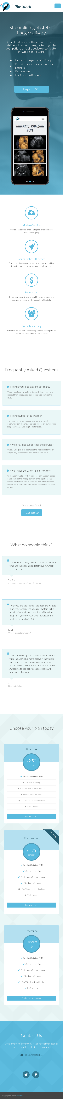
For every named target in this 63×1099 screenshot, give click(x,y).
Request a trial (31, 816)
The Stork (19, 1095)
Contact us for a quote (31, 998)
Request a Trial (31, 89)
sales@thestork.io (34, 1054)
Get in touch (32, 512)
